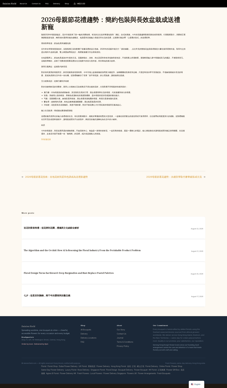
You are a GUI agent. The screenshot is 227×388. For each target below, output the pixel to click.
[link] (79, 3)
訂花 (134, 366)
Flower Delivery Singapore (114, 373)
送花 (129, 366)
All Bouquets (86, 330)
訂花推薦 (161, 370)
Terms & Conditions (125, 342)
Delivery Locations (88, 338)
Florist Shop (53, 366)
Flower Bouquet (141, 370)
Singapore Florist (98, 370)
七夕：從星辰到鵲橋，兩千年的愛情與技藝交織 (47, 295)
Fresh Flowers (83, 373)
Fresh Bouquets (163, 373)
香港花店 (91, 366)
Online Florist (164, 366)
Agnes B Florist (52, 373)
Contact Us (121, 334)
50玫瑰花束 (46, 139)
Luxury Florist (70, 370)
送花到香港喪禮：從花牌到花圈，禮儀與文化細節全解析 (51, 227)
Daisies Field (9, 3)
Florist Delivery (151, 366)
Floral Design (111, 370)
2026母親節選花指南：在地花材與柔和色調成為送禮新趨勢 (56, 176)
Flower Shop (176, 366)
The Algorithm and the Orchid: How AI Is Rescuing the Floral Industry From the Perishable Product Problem (82, 250)
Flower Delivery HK (68, 373)
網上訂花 (140, 366)
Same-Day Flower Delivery (52, 370)
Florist (43, 366)
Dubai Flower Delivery (68, 366)
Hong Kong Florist (118, 366)
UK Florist (83, 366)
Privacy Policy (123, 346)
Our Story (121, 330)
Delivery (84, 334)
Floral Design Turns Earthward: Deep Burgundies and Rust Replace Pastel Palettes (69, 273)
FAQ (82, 342)
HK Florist (153, 370)
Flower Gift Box (172, 370)
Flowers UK (132, 373)
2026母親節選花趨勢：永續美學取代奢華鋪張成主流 (174, 176)
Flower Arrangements (147, 373)
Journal (120, 338)
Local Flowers (96, 373)
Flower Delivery (103, 366)
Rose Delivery (83, 370)
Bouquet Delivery (125, 370)
